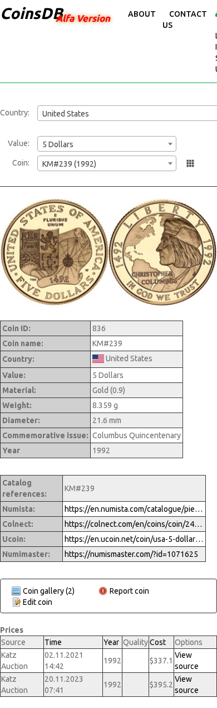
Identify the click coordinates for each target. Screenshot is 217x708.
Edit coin (37, 602)
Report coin (129, 590)
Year (111, 642)
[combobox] (106, 144)
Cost (158, 642)
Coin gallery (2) (49, 590)
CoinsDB (31, 13)
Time (53, 642)
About (142, 13)
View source (187, 661)
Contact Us (184, 19)
